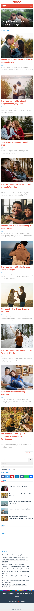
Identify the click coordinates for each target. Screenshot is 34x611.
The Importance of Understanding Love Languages (15, 268)
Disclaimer (28, 593)
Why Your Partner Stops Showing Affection (15, 310)
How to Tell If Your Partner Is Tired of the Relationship (17, 61)
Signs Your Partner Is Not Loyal (18, 486)
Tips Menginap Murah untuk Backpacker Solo (15, 557)
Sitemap (17, 596)
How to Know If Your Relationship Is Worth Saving (16, 227)
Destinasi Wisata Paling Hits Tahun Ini (13, 564)
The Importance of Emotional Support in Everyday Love (13, 102)
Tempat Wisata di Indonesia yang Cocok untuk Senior (17, 555)
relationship (4, 529)
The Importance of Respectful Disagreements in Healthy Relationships (13, 436)
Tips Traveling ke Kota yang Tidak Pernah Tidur (15, 566)
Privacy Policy (19, 593)
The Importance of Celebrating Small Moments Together (16, 185)
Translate (13, 469)
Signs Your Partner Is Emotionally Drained (15, 143)
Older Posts (29, 453)
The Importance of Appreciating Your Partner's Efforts (17, 351)
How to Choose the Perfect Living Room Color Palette (17, 569)
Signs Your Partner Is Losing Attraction (13, 393)
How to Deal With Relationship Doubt (20, 509)
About (4, 593)
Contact (10, 593)
